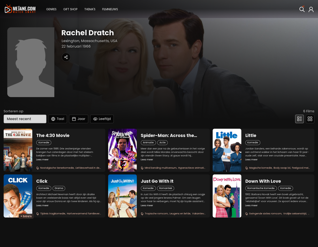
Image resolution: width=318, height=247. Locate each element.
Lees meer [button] (42, 159)
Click (42, 181)
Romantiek (165, 188)
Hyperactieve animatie (191, 167)
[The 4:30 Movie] (18, 150)
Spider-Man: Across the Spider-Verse (167, 135)
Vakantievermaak (202, 213)
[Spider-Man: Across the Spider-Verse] (122, 150)
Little (250, 135)
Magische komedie (260, 167)
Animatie (148, 142)
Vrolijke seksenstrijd (294, 213)
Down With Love (263, 181)
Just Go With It (157, 181)
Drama (59, 188)
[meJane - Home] (20, 9)
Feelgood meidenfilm (305, 167)
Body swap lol (282, 167)
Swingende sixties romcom (265, 213)
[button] (51, 9)
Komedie (44, 142)
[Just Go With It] (122, 196)
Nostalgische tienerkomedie (57, 167)
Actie (162, 142)
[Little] (227, 150)
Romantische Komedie (261, 188)
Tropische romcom (156, 213)
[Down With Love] (227, 196)
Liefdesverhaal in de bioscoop (94, 167)
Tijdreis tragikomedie (52, 213)
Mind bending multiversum (161, 167)
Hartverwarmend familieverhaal (86, 213)
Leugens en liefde (180, 213)
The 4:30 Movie (52, 135)
